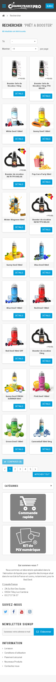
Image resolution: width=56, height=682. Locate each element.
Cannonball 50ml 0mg (42, 441)
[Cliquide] (24, 6)
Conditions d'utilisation (15, 653)
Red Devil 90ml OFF (14, 351)
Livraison (8, 648)
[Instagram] (29, 612)
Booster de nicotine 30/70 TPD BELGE (14, 175)
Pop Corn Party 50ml (41, 174)
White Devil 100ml (14, 131)
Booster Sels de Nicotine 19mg (14, 84)
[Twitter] (5, 612)
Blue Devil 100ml (14, 308)
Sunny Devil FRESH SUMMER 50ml (14, 397)
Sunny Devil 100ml (41, 131)
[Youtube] (21, 612)
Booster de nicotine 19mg (41, 352)
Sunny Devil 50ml (14, 265)
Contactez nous (11, 666)
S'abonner (45, 631)
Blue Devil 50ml (41, 265)
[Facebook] (13, 612)
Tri (3, 41)
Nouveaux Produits (13, 662)
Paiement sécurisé (13, 657)
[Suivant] (35, 469)
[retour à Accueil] (3, 15)
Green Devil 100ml (14, 441)
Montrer (6, 49)
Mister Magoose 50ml (14, 219)
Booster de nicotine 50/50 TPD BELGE (41, 220)
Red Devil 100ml (41, 308)
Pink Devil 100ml (41, 396)
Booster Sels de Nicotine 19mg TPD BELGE (42, 85)
